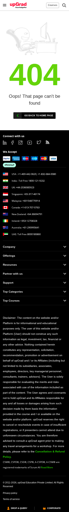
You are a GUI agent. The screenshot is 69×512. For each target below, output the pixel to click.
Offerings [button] (9, 255)
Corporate (54, 508)
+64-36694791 (34, 214)
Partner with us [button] (13, 273)
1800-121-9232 (36, 180)
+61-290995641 (30, 227)
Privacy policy (10, 493)
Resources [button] (10, 264)
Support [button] (8, 282)
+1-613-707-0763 (30, 207)
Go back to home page (38, 115)
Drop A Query (19, 508)
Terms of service (11, 499)
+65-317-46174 (32, 194)
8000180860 (34, 234)
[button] (64, 5)
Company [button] (9, 246)
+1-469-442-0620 (27, 174)
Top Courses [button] (11, 300)
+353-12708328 (28, 220)
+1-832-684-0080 (47, 174)
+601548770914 (31, 200)
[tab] (34, 246)
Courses (52, 5)
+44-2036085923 (25, 187)
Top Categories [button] (13, 291)
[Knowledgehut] (18, 5)
